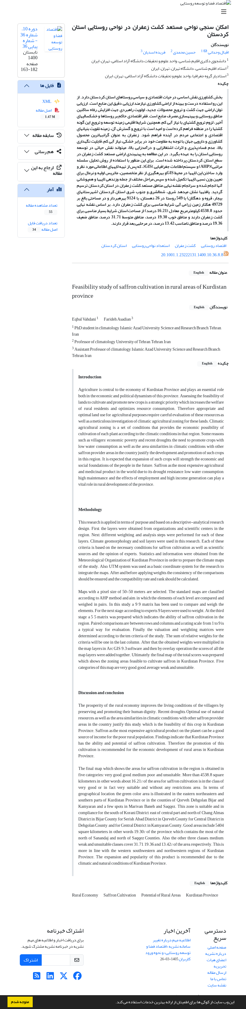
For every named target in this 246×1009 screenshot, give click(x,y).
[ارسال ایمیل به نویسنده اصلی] (205, 51)
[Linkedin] (50, 978)
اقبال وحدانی (218, 52)
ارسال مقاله (216, 972)
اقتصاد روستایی (213, 245)
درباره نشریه (215, 953)
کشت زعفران (185, 245)
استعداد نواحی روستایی (151, 245)
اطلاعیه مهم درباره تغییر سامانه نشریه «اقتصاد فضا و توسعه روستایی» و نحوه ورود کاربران (167, 949)
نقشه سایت (217, 985)
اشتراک (31, 959)
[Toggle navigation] (125, 12)
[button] (114, 1003)
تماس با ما (218, 979)
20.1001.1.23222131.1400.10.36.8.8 (192, 255)
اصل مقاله (45, 113)
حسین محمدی (184, 52)
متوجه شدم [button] (20, 1001)
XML (47, 101)
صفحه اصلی (217, 947)
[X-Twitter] (63, 978)
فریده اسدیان (154, 52)
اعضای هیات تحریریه (216, 963)
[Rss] (36, 978)
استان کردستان (114, 245)
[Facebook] (77, 978)
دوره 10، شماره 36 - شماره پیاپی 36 (29, 37)
